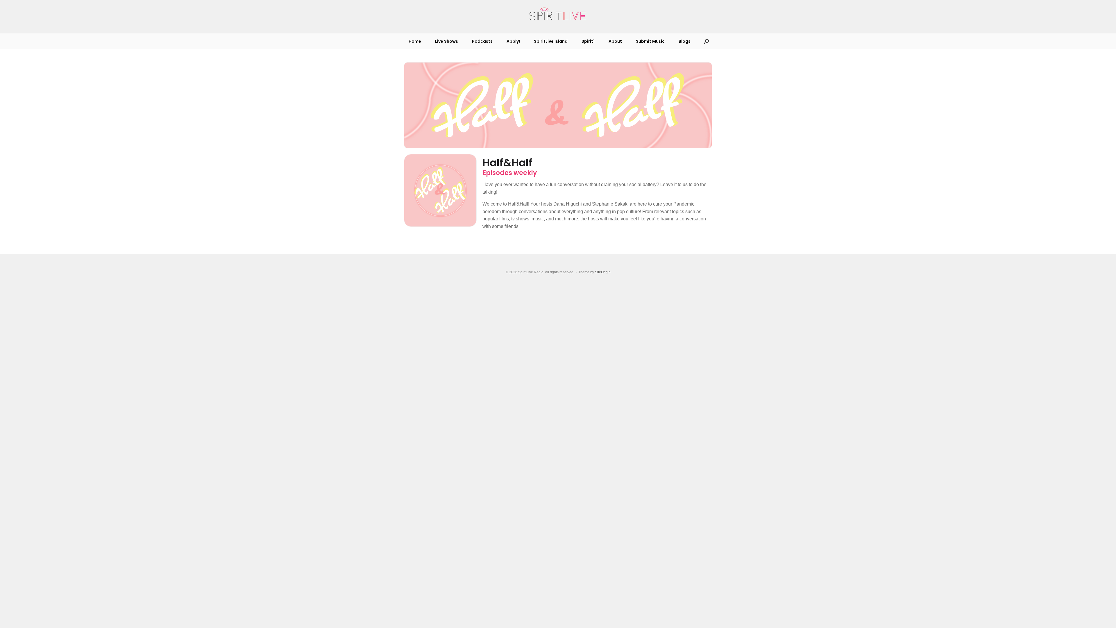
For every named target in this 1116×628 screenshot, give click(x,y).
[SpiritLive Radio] (558, 14)
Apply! (513, 41)
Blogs (685, 41)
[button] (706, 41)
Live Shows (446, 41)
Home (415, 41)
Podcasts (482, 41)
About (615, 41)
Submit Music (650, 41)
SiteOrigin (603, 272)
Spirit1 (588, 41)
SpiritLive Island (551, 41)
